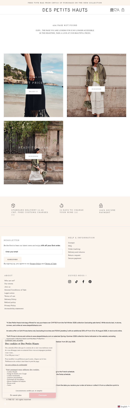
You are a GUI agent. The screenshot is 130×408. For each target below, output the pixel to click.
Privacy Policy (35, 264)
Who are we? (9, 281)
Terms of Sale (50, 264)
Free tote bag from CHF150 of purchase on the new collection (65, 3)
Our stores (8, 284)
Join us (7, 287)
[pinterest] (90, 281)
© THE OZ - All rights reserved (18, 399)
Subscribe (12, 259)
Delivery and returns (76, 252)
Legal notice (9, 293)
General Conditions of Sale (15, 290)
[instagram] (69, 281)
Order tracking (74, 249)
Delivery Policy (10, 299)
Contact (71, 243)
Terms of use (9, 296)
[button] (123, 406)
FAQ (70, 246)
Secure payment (74, 258)
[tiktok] (76, 281)
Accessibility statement (13, 308)
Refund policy (10, 302)
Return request (74, 255)
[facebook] (83, 281)
